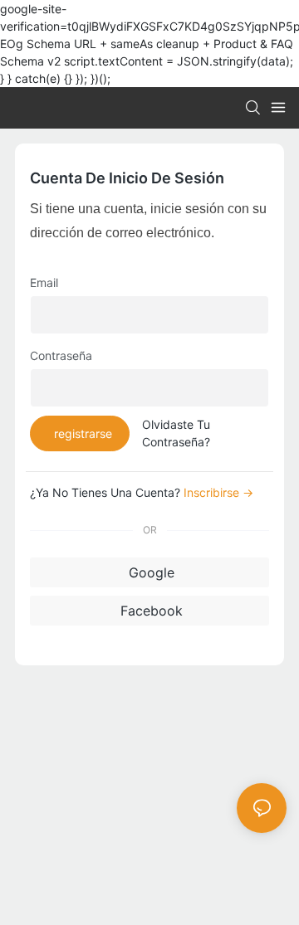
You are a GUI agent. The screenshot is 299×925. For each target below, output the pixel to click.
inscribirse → (218, 492)
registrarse (83, 433)
